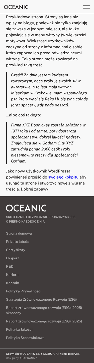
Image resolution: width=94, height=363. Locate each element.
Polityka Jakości (19, 329)
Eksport (12, 258)
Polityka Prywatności (23, 291)
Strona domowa (19, 233)
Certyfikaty (15, 250)
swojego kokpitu (63, 177)
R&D (10, 266)
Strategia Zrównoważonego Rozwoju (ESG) (41, 299)
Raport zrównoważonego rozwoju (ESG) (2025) (44, 321)
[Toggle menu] (86, 7)
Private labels (17, 242)
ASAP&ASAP (28, 357)
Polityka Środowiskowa (25, 338)
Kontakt (13, 283)
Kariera (12, 275)
